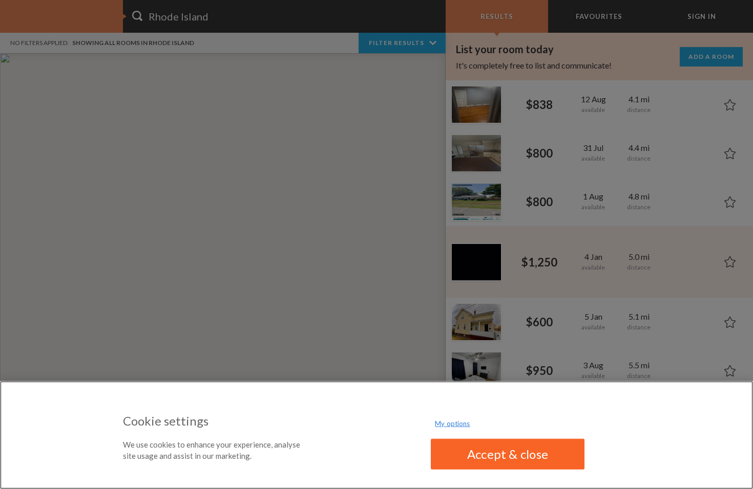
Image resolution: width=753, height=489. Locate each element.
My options (452, 423)
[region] (376, 435)
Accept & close (507, 454)
